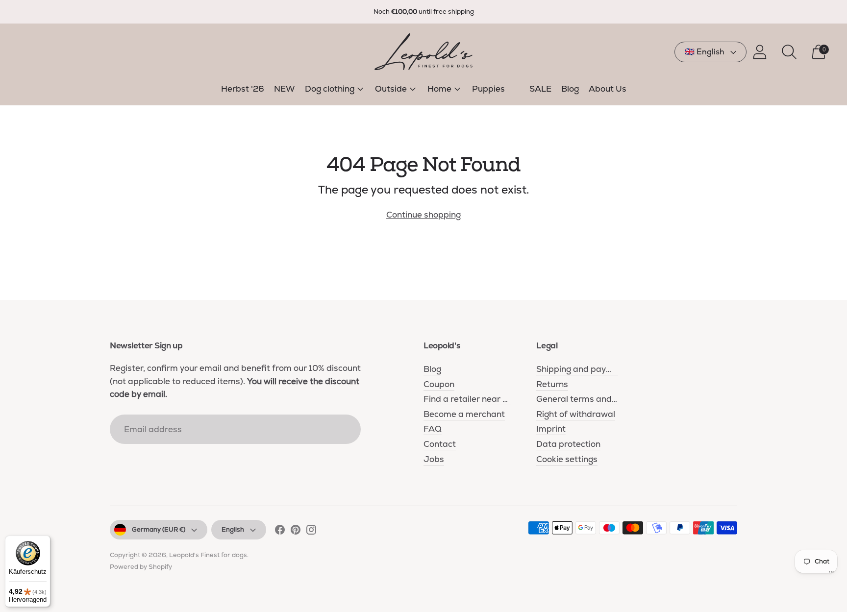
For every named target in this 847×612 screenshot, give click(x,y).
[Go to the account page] (759, 52)
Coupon (439, 384)
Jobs (434, 459)
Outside (391, 88)
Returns (552, 384)
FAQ (433, 428)
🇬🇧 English (704, 52)
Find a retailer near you (470, 398)
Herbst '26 (242, 88)
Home (439, 88)
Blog (570, 88)
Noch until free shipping (424, 11)
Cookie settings (567, 459)
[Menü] (831, 574)
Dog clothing (329, 88)
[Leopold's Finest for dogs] (423, 51)
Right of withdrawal (575, 414)
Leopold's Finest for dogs (208, 555)
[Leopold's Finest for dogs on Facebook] (280, 531)
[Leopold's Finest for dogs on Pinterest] (295, 531)
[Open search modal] (789, 52)
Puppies (488, 88)
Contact (440, 444)
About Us (607, 88)
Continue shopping (423, 214)
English (233, 529)
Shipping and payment (581, 369)
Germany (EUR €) (158, 529)
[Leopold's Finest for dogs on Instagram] (311, 531)
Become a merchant (464, 414)
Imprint (551, 428)
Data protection (568, 444)
